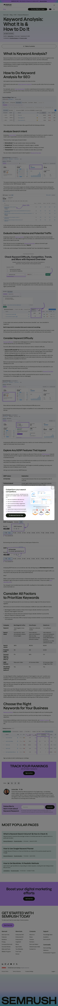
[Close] (52, 487)
